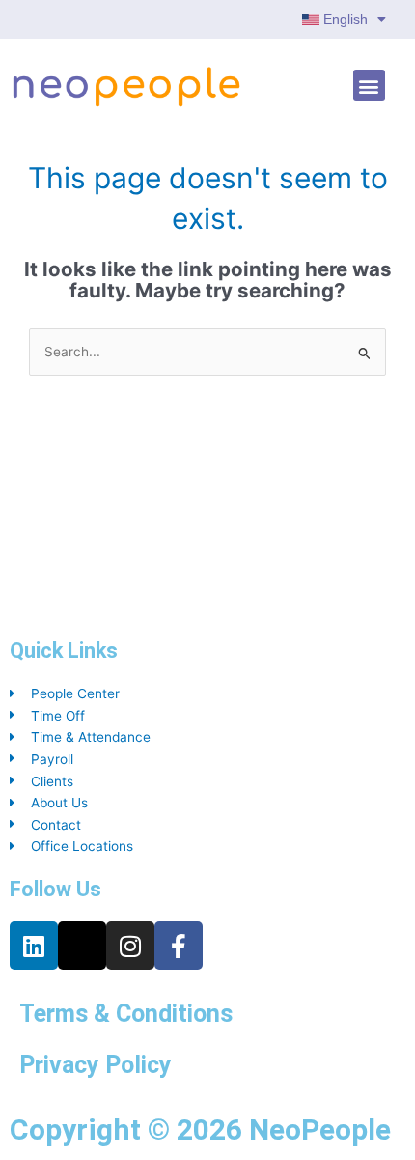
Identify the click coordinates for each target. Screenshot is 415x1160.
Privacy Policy (95, 1065)
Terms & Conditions (126, 1014)
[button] (369, 85)
